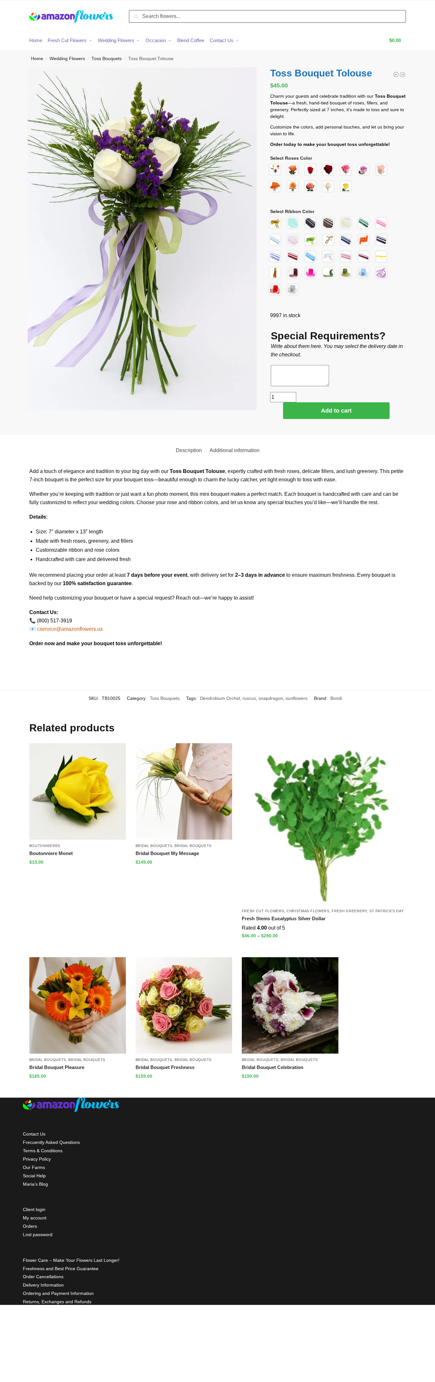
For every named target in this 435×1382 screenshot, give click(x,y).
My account (34, 1217)
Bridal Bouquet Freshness (165, 1067)
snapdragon (271, 698)
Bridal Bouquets (154, 846)
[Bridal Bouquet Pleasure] (77, 1005)
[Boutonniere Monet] (77, 791)
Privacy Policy (37, 1159)
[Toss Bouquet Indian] (396, 74)
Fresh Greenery (349, 911)
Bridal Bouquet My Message (167, 853)
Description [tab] (189, 450)
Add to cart (336, 410)
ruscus (249, 698)
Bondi (336, 698)
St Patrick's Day (386, 911)
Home (37, 58)
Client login (34, 1209)
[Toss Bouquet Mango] (402, 74)
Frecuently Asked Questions (51, 1142)
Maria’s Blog (35, 1184)
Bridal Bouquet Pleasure (56, 1067)
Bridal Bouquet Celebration (272, 1067)
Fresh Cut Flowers (263, 911)
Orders (30, 1226)
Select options (77, 876)
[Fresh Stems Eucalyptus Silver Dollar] (323, 824)
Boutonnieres (44, 846)
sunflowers (296, 698)
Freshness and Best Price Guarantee (61, 1268)
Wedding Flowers (67, 58)
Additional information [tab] (235, 450)
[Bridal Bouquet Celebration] (290, 1005)
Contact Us (34, 1134)
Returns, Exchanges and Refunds (57, 1301)
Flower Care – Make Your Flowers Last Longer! (71, 1260)
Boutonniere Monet (51, 853)
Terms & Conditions (42, 1150)
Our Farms (34, 1167)
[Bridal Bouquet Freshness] (184, 1005)
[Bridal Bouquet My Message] (184, 791)
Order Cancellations (43, 1276)
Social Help (34, 1175)
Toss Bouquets (106, 58)
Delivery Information (43, 1285)
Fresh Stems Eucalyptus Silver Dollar (284, 918)
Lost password (37, 1234)
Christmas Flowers (308, 911)
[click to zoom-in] (142, 239)
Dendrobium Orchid (220, 698)
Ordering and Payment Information (58, 1293)
